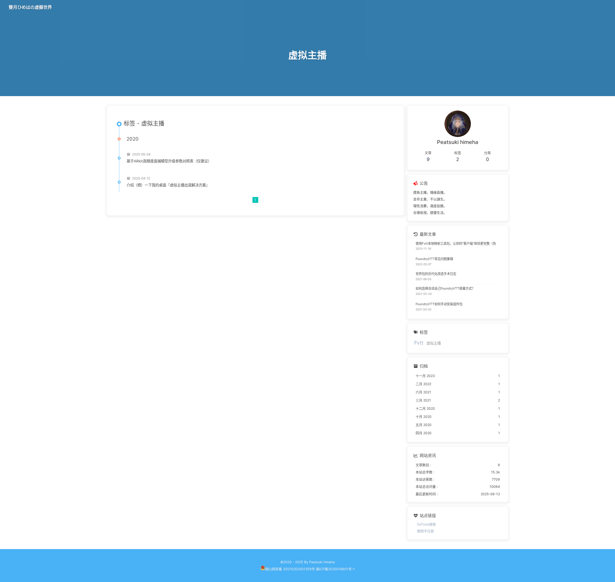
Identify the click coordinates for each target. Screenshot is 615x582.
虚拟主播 (433, 343)
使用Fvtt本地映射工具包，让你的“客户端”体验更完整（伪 (456, 243)
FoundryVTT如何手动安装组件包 (439, 304)
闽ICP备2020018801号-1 (335, 569)
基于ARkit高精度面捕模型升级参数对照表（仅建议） (169, 161)
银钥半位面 (425, 531)
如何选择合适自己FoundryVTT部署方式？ (445, 288)
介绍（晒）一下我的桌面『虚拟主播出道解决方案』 (168, 185)
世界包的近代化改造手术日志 (436, 274)
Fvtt (419, 343)
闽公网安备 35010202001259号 (290, 569)
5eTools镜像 (426, 524)
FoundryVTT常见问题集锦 (434, 259)
